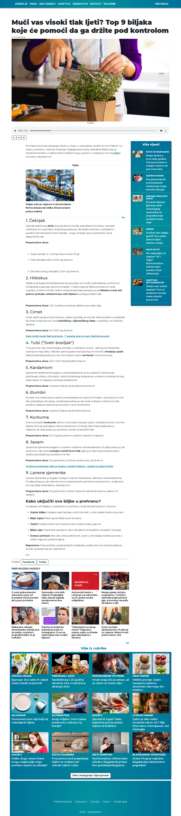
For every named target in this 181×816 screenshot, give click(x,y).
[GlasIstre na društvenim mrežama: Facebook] (86, 789)
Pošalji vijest (120, 801)
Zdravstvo (80, 4)
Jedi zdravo (47, 4)
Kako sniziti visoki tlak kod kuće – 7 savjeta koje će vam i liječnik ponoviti (67, 336)
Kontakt (95, 801)
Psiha (33, 4)
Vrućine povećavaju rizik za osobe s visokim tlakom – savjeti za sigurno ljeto (69, 466)
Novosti (95, 4)
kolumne (110, 4)
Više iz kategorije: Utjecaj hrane (90, 775)
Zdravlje (21, 4)
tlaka (116, 153)
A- (14, 137)
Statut (107, 801)
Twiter (43, 562)
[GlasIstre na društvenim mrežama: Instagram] (94, 789)
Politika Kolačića (63, 801)
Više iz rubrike (93, 648)
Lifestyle (64, 4)
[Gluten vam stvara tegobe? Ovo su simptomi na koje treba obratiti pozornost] (77, 648)
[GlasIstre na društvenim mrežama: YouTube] (91, 789)
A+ (24, 137)
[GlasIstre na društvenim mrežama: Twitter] (89, 789)
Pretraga (161, 4)
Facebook (29, 562)
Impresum (81, 801)
